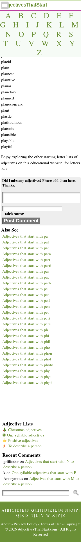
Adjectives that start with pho (26, 347)
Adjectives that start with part (26, 259)
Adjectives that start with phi (25, 335)
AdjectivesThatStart (24, 5)
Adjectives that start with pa (25, 236)
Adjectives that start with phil (26, 341)
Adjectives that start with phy (26, 370)
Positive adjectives (22, 440)
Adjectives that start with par (25, 247)
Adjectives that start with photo (27, 364)
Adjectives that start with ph (25, 329)
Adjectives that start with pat (25, 277)
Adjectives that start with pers (26, 323)
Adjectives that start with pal (25, 242)
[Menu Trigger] (5, 5)
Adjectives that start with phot (26, 359)
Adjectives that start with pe (25, 288)
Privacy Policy (25, 523)
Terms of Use (50, 523)
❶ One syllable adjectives (23, 435)
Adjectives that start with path (26, 283)
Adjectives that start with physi (27, 382)
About (6, 523)
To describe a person (24, 445)
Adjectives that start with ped (26, 300)
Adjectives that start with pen (26, 306)
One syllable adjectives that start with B (44, 472)
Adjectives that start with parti (26, 265)
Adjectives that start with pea (26, 294)
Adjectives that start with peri (26, 318)
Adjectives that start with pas (25, 271)
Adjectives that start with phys (26, 376)
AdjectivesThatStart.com (37, 529)
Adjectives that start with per (25, 312)
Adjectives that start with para (26, 253)
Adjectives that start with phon (27, 353)
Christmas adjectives (24, 429)
